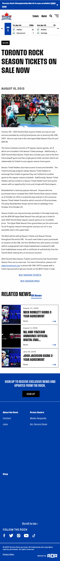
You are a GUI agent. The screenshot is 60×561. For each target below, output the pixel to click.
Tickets (36, 16)
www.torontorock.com (10, 265)
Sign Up (31, 393)
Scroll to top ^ (30, 523)
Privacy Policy (8, 554)
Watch (44, 16)
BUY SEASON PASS (30, 280)
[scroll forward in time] (57, 29)
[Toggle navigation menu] (56, 16)
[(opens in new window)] (4, 535)
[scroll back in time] (2, 29)
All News (36, 295)
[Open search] (51, 16)
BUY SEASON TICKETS (30, 274)
